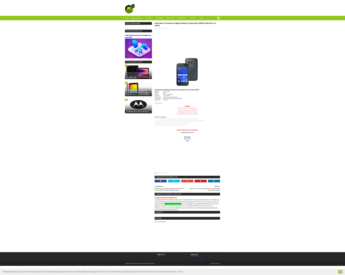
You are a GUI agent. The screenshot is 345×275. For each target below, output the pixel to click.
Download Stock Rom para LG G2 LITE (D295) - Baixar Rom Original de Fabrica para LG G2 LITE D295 (137, 92)
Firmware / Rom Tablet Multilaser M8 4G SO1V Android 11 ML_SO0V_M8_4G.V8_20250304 (138, 75)
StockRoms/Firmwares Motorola (137, 111)
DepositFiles (187, 139)
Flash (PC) (149, 18)
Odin (171, 98)
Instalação (170, 18)
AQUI (197, 113)
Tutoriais (192, 18)
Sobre (201, 18)
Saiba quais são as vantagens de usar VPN (138, 36)
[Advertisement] (187, 43)
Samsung (158, 173)
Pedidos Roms (181, 18)
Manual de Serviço (136, 18)
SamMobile (159, 103)
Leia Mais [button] (180, 271)
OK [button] (340, 271)
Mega (187, 141)
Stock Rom (166, 173)
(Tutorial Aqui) (177, 98)
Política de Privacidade (148, 263)
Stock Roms (159, 18)
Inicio (126, 18)
